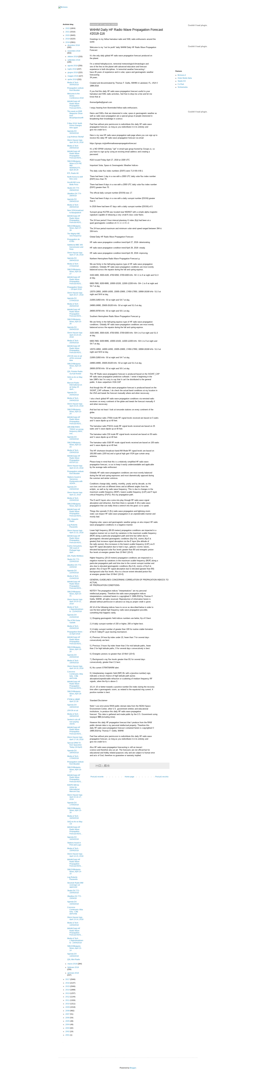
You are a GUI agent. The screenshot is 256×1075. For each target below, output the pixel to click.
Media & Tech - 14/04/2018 (73, 924)
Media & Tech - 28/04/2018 (73, 206)
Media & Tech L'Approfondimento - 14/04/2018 (75, 940)
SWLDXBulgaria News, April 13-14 (74, 948)
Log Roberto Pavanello (72, 526)
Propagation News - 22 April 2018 (75, 633)
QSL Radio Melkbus (75, 556)
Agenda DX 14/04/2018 (73, 955)
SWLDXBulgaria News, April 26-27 (74, 271)
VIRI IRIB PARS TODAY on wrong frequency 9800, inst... (75, 430)
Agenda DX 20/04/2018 (73, 656)
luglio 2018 (72, 69)
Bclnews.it (182, 75)
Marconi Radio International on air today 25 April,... (74, 386)
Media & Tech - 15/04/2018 (73, 849)
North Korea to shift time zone (75, 178)
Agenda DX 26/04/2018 (73, 328)
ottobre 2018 (73, 57)
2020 (67, 35)
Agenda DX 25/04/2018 (73, 394)
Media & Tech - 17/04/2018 (73, 757)
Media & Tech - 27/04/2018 (73, 265)
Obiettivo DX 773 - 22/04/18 (74, 566)
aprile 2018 (72, 79)
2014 (67, 990)
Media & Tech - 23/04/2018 (73, 451)
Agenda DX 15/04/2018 (73, 903)
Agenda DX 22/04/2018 (73, 572)
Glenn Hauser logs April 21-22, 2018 (75, 531)
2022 (67, 28)
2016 (67, 983)
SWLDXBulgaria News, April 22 (74, 505)
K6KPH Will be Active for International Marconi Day (73, 788)
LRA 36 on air (72, 710)
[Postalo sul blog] (99, 765)
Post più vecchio (161, 777)
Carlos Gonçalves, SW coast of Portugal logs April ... (74, 549)
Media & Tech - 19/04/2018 (73, 662)
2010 (67, 1004)
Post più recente (97, 777)
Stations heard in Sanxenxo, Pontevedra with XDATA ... (75, 480)
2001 (67, 1035)
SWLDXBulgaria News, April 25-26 (74, 321)
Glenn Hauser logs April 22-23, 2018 (75, 467)
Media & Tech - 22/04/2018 (73, 499)
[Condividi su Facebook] (105, 765)
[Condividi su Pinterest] (108, 765)
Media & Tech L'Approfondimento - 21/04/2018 (75, 609)
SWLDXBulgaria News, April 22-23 (74, 445)
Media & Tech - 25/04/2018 (73, 342)
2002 (67, 1031)
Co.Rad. (181, 84)
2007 (67, 1014)
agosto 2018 (73, 66)
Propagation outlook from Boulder (75, 89)
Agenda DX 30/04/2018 (73, 132)
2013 (67, 993)
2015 (67, 986)
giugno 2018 (73, 72)
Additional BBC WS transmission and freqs (75, 247)
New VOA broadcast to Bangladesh (75, 211)
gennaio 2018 (73, 973)
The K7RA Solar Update (73, 621)
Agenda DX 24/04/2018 (73, 438)
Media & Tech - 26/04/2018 (73, 305)
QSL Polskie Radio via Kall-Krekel (75, 372)
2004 (67, 1024)
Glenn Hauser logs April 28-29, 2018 (75, 141)
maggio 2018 (73, 76)
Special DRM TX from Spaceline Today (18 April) (74, 745)
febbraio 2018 (73, 967)
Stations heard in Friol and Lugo (74, 844)
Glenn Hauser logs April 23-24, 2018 (75, 405)
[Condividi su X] (102, 765)
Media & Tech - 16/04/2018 (73, 817)
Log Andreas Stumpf (75, 137)
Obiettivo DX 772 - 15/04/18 (74, 897)
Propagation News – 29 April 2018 (74, 288)
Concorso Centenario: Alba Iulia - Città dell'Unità (75, 675)
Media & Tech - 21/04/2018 (73, 577)
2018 (67, 42)
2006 (67, 1018)
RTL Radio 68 (73, 173)
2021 (67, 32)
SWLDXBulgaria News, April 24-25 (74, 366)
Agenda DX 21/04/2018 (73, 616)
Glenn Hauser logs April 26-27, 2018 (75, 294)
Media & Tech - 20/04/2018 (73, 627)
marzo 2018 (73, 964)
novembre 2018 (74, 51)
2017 (67, 979)
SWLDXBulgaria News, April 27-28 (74, 228)
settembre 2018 (74, 60)
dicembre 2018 (74, 45)
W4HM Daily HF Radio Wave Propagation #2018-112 (73, 459)
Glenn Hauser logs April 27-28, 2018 (75, 254)
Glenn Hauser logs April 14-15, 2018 (75, 855)
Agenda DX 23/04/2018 (73, 488)
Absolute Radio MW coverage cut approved (75, 885)
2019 (67, 39)
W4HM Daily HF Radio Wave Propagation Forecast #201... (74, 104)
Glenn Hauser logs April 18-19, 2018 (75, 667)
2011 (67, 1000)
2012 (67, 997)
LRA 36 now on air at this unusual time (74, 358)
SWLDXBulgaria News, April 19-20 (74, 649)
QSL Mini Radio (73, 959)
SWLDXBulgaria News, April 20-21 (74, 594)
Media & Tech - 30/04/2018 (73, 84)
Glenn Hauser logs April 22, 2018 (74, 493)
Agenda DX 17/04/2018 (73, 804)
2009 (67, 1007)
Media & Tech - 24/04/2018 (73, 399)
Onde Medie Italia (185, 78)
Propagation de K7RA (73, 240)
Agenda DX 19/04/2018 (73, 706)
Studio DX (182, 81)
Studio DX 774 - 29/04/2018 (73, 189)
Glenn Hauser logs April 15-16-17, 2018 (74, 797)
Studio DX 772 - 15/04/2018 (73, 892)
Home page (129, 777)
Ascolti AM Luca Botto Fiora (73, 183)
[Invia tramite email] (97, 765)
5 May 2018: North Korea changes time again (74, 125)
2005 (67, 1021)
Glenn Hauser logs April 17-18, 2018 (75, 738)
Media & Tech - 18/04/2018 (73, 715)
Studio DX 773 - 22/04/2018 (73, 560)
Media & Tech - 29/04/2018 (73, 147)
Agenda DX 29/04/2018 (73, 200)
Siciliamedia (183, 87)
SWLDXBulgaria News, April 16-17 (74, 769)
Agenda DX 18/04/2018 (73, 752)
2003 (67, 1028)
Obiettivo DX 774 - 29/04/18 (74, 195)
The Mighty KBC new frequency (74, 235)
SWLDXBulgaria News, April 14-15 (74, 871)
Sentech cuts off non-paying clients (73, 721)
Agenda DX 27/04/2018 (73, 299)
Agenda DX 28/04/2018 (73, 259)
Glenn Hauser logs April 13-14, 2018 (75, 918)
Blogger (133, 1068)
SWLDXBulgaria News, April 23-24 (74, 411)
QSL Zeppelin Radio (72, 520)
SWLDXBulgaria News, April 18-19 (74, 693)
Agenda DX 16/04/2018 (73, 838)
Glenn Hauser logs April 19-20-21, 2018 (74, 601)
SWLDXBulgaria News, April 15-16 (74, 810)
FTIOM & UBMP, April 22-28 (73, 700)
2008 (67, 1011)
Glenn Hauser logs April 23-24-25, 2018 (74, 335)
